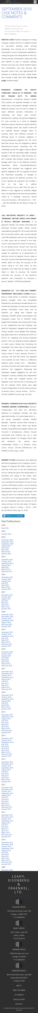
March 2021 (5, 607)
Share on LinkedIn (14, 515)
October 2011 (6, 819)
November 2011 (7, 817)
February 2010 (6, 862)
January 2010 (6, 864)
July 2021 (4, 601)
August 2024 (6, 546)
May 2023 (4, 567)
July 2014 (4, 744)
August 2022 (6, 581)
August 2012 (6, 795)
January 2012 (6, 809)
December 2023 (7, 559)
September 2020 (7, 620)
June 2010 (5, 854)
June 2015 (5, 723)
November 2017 (7, 673)
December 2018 (7, 652)
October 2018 (6, 654)
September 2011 (7, 821)
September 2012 (7, 793)
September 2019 (7, 636)
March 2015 (5, 728)
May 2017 (4, 685)
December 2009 (7, 870)
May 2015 (4, 725)
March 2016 (5, 707)
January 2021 (6, 609)
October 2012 (6, 791)
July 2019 (4, 638)
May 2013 (4, 776)
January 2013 (6, 782)
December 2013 (7, 762)
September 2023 (7, 563)
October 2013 (6, 766)
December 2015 (7, 715)
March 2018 (5, 664)
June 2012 (5, 799)
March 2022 (5, 587)
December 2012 (7, 787)
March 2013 (5, 780)
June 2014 (5, 746)
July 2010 (4, 852)
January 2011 (6, 837)
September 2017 (7, 677)
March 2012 (5, 805)
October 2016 (6, 697)
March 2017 (5, 687)
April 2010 (5, 858)
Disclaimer (19, 1010)
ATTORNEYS (19, 995)
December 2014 (7, 738)
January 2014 (6, 756)
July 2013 (4, 772)
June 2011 (5, 827)
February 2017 (6, 689)
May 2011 (4, 829)
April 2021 (5, 605)
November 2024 (7, 542)
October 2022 (6, 579)
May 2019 (4, 640)
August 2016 (6, 701)
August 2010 (6, 850)
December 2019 (7, 632)
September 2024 (7, 544)
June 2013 (5, 774)
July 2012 (4, 797)
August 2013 (6, 770)
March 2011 (5, 833)
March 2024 (5, 552)
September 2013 (7, 768)
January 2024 (6, 554)
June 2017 (5, 683)
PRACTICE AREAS (19, 990)
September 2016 (7, 699)
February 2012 (6, 807)
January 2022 (6, 589)
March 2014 (5, 752)
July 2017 (4, 681)
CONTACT (19, 1004)
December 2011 (7, 815)
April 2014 (5, 748)
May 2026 (4, 528)
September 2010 (7, 848)
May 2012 (4, 801)
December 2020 (7, 614)
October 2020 (6, 618)
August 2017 (6, 679)
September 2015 (7, 717)
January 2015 (6, 732)
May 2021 (4, 603)
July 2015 (4, 721)
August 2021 (6, 599)
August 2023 (6, 565)
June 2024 (5, 548)
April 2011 (5, 831)
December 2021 (7, 595)
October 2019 (6, 634)
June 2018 (5, 658)
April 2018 (5, 662)
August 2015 (6, 719)
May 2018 (4, 660)
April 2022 (5, 585)
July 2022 (4, 583)
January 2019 (6, 646)
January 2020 (6, 626)
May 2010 (4, 856)
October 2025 (6, 534)
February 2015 (6, 730)
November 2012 (7, 789)
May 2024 (4, 550)
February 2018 (6, 666)
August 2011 (6, 823)
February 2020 (6, 624)
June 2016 (5, 705)
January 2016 (6, 709)
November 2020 (7, 616)
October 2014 (6, 740)
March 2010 (5, 860)
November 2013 (7, 764)
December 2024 (7, 540)
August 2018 (6, 656)
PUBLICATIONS (19, 999)
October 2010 (6, 846)
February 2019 (6, 644)
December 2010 (7, 842)
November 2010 (7, 844)
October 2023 (6, 561)
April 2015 (5, 727)
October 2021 (6, 597)
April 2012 (5, 803)
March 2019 (5, 642)
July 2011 (4, 825)
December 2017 (7, 671)
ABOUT (19, 986)
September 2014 (7, 742)
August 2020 (6, 622)
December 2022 (7, 577)
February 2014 (6, 754)
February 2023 (6, 571)
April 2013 (5, 778)
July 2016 (4, 703)
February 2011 (6, 835)
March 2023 (5, 569)
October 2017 (6, 675)
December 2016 (7, 695)
